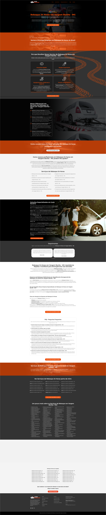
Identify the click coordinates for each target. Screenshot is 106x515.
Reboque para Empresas (47, 423)
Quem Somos (57, 2)
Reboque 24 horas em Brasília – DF (37, 476)
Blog (70, 2)
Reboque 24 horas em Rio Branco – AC (68, 473)
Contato (74, 2)
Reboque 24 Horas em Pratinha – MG (67, 388)
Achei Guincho (40, 42)
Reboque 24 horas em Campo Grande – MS (38, 477)
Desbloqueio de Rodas (47, 413)
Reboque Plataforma (34, 410)
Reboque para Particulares (47, 424)
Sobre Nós (43, 499)
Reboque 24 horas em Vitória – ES (68, 481)
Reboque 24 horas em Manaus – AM (52, 477)
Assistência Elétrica (46, 412)
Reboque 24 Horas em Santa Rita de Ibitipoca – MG (52, 392)
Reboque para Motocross (47, 434)
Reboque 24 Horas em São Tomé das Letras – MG (37, 390)
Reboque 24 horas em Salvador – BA (68, 476)
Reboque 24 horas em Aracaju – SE (37, 470)
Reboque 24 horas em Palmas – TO (52, 480)
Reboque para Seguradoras (59, 419)
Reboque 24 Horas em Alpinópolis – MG (36, 388)
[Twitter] (32, 508)
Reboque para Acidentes (35, 436)
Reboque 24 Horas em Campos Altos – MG (52, 390)
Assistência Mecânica (46, 411)
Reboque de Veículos (46, 417)
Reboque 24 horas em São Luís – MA (68, 477)
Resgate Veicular (34, 413)
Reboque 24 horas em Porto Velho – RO (69, 470)
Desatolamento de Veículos (47, 418)
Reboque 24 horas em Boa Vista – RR (37, 474)
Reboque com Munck (35, 412)
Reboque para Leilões (58, 418)
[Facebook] (31, 508)
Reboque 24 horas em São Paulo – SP (68, 478)
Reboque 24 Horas (34, 37)
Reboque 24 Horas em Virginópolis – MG (68, 383)
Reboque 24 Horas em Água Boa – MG (36, 381)
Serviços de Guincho (64, 2)
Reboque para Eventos (47, 430)
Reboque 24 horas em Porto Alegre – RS (53, 481)
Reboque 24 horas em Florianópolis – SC (38, 481)
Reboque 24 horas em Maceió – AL (52, 476)
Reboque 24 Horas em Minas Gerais (43, 37)
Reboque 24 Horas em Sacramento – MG (52, 388)
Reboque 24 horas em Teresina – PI (68, 480)
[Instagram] (34, 508)
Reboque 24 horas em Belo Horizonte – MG (38, 473)
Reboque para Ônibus (35, 409)
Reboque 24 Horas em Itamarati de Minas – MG (68, 385)
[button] (53, 25)
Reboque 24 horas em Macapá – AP (52, 474)
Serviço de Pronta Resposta (59, 430)
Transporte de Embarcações (36, 431)
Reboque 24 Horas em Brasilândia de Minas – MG (53, 385)
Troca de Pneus (45, 414)
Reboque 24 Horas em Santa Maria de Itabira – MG (68, 390)
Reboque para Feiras (46, 431)
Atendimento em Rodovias (47, 425)
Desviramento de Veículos (47, 419)
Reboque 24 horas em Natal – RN (52, 478)
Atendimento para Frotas (47, 422)
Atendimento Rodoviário (35, 418)
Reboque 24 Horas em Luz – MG (66, 392)
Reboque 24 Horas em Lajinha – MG (36, 392)
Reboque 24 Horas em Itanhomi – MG (36, 385)
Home (52, 2)
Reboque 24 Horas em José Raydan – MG (68, 381)
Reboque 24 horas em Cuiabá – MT (37, 478)
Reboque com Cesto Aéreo (35, 411)
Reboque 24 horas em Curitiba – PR (37, 480)
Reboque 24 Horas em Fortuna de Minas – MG (52, 383)
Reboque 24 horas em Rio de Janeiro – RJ (69, 474)
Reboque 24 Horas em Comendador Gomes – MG (37, 383)
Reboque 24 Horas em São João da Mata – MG (52, 381)
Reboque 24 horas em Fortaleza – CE (52, 470)
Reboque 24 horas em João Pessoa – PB (53, 473)
